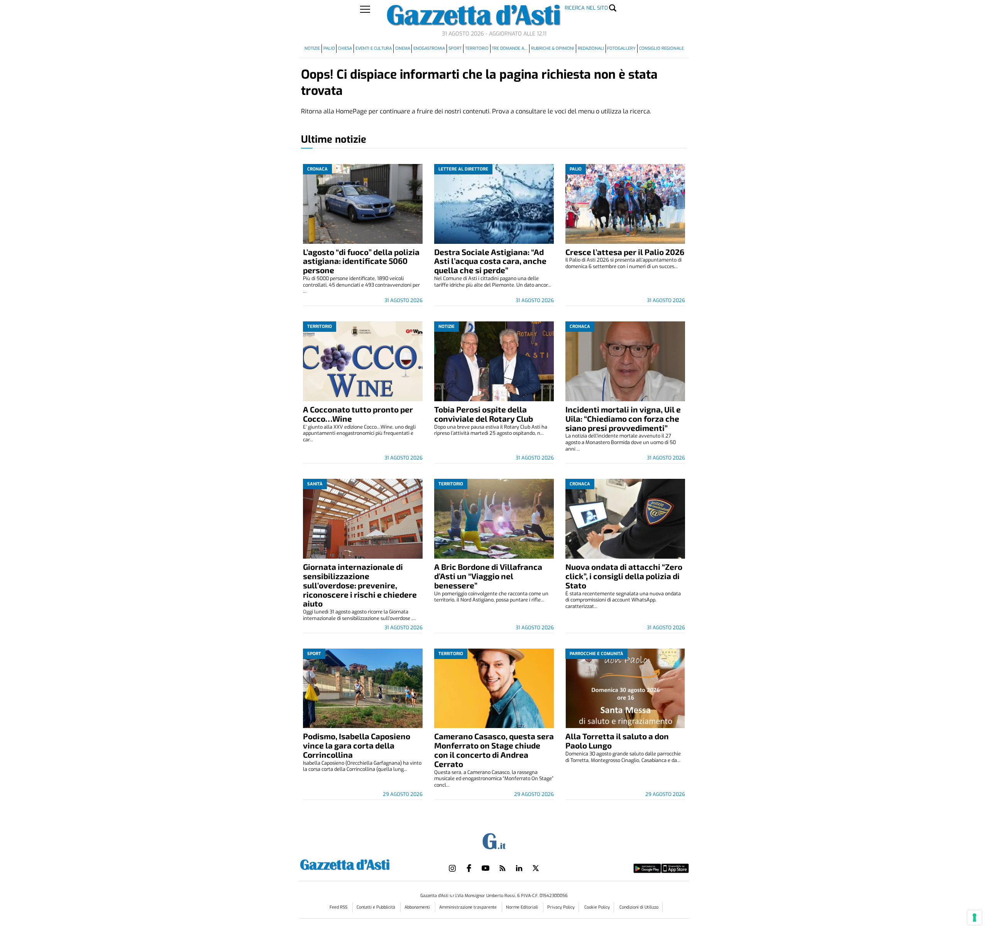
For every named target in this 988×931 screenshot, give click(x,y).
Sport (455, 48)
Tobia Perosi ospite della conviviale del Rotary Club (483, 413)
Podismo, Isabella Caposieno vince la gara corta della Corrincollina (356, 745)
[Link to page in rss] (502, 868)
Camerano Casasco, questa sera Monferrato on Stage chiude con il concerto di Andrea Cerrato (494, 750)
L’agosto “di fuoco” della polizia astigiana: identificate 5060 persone (361, 261)
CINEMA (402, 48)
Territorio (477, 48)
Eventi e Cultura (373, 48)
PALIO (329, 48)
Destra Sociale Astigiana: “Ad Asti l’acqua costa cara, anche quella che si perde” (490, 261)
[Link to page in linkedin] (519, 868)
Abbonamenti (417, 907)
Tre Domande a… (510, 48)
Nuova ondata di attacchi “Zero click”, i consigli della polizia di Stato (623, 576)
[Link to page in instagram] (452, 868)
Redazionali (591, 48)
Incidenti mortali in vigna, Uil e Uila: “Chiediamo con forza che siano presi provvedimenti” (623, 418)
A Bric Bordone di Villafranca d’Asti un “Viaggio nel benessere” (488, 576)
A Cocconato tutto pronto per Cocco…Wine (358, 413)
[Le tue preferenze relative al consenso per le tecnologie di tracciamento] (974, 917)
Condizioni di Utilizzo (638, 907)
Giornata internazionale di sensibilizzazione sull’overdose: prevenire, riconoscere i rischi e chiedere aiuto (360, 585)
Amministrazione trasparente (468, 907)
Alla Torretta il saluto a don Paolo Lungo (617, 740)
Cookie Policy (597, 907)
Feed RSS (339, 907)
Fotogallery (621, 48)
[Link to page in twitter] (535, 868)
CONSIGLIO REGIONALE (661, 48)
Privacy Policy (561, 907)
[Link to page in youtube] (485, 868)
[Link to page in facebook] (469, 868)
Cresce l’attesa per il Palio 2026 (624, 252)
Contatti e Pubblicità (376, 907)
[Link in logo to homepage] (364, 863)
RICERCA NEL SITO (586, 8)
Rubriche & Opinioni (552, 48)
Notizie (312, 48)
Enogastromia (429, 48)
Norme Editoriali (522, 907)
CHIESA (345, 48)
